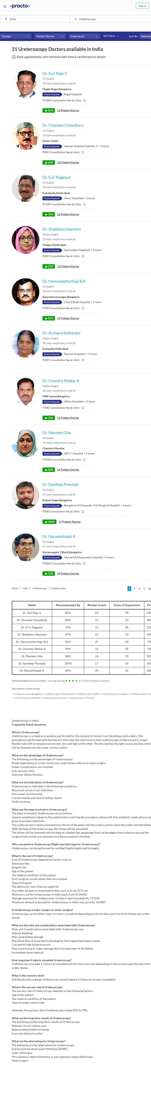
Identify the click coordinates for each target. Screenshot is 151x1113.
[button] (15, 36)
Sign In (142, 5)
